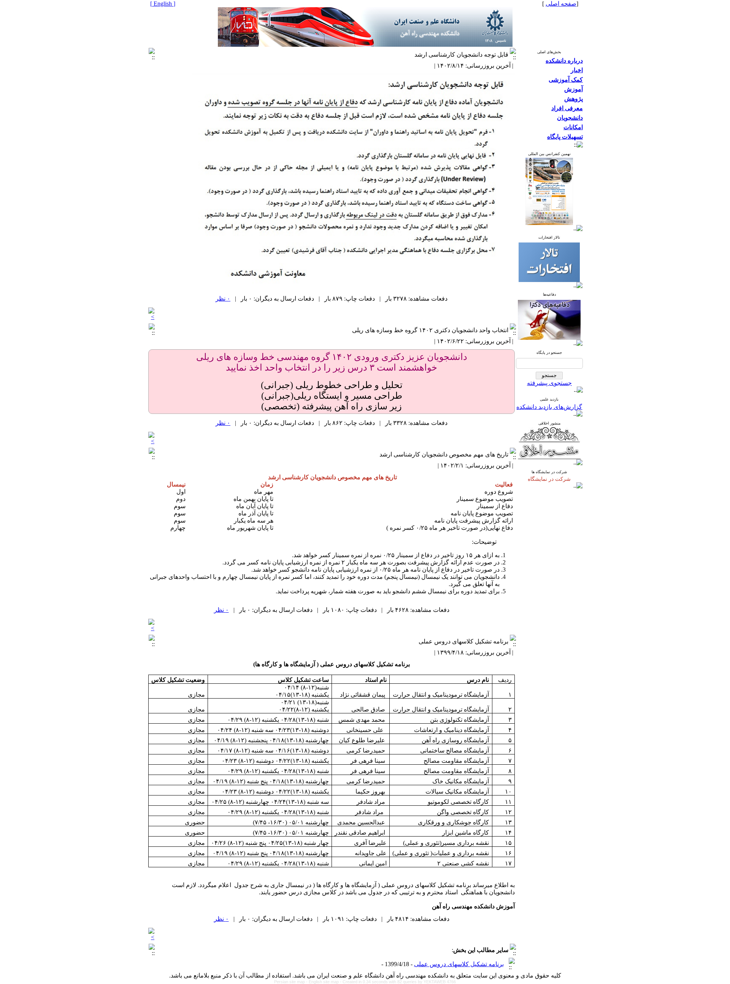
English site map (324, 981)
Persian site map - (291, 981)
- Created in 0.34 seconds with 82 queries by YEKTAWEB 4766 (398, 981)
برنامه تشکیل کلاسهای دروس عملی (459, 964)
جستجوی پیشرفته (549, 383)
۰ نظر (223, 298)
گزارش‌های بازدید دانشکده (549, 407)
